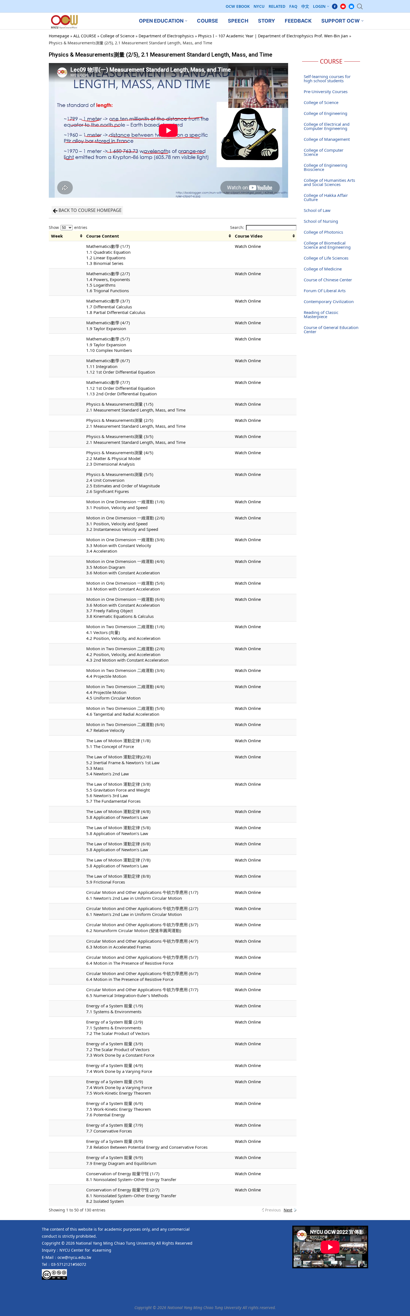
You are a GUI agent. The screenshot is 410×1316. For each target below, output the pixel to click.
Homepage (59, 35)
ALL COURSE (84, 35)
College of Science (117, 35)
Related (277, 6)
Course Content (102, 236)
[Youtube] (343, 6)
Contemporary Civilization (329, 301)
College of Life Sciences (326, 258)
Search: (237, 227)
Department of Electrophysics (166, 35)
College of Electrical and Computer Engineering (326, 126)
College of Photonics (323, 232)
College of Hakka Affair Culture (326, 197)
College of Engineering (325, 113)
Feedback (298, 21)
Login (319, 6)
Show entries (68, 227)
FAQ (293, 6)
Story (266, 21)
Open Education (161, 21)
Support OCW (340, 21)
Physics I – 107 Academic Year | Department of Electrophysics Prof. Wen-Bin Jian (273, 35)
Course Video (248, 236)
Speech (238, 21)
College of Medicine (323, 269)
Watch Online (248, 246)
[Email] (351, 6)
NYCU (259, 6)
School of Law (317, 210)
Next (288, 1210)
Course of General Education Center (331, 329)
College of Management (327, 139)
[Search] (360, 6)
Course (207, 21)
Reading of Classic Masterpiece (321, 314)
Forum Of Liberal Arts (325, 290)
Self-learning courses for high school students (327, 78)
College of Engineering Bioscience (325, 167)
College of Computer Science (323, 152)
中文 (305, 6)
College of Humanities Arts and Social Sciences (329, 182)
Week (57, 236)
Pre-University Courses (326, 91)
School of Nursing (321, 221)
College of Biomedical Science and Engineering (327, 245)
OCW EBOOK (238, 6)
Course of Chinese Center (328, 279)
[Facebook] (334, 6)
